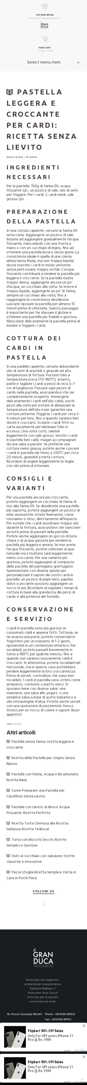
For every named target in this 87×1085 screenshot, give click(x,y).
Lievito (17, 724)
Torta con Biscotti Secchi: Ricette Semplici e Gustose (36, 843)
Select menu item (43, 62)
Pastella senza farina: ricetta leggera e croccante (40, 745)
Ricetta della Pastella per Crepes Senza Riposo (41, 761)
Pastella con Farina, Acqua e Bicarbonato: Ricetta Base (43, 777)
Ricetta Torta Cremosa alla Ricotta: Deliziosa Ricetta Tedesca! (38, 826)
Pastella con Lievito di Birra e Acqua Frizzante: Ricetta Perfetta (38, 810)
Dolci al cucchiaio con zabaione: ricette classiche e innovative (41, 859)
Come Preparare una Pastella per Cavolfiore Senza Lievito (36, 794)
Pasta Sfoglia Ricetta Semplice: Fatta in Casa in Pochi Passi (41, 875)
